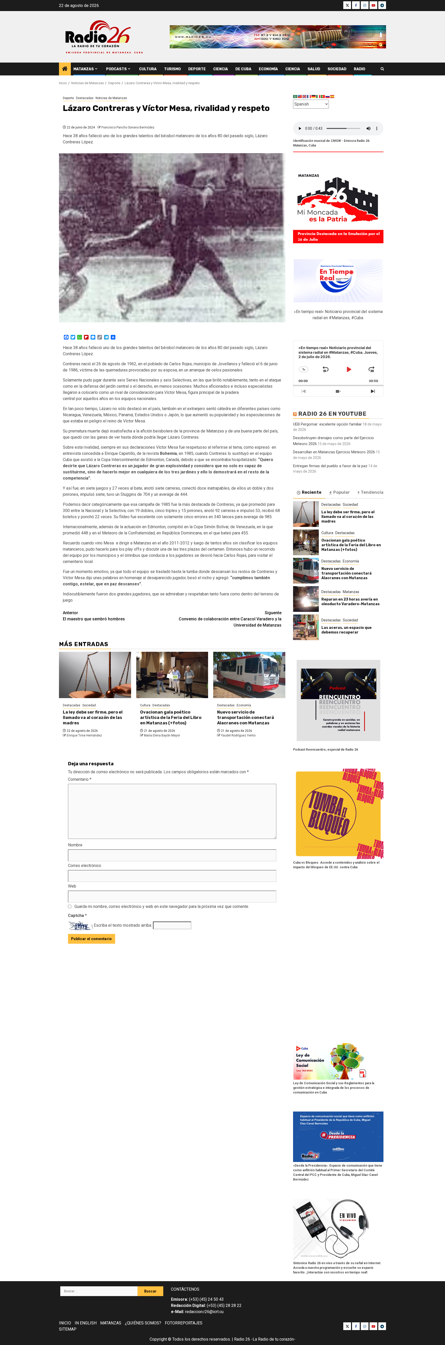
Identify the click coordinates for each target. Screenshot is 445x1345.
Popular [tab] (341, 492)
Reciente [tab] (311, 492)
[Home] (65, 69)
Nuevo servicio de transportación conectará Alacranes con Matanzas (245, 717)
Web (72, 886)
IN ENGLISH (86, 1323)
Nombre (75, 845)
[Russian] (328, 96)
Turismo (172, 69)
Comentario (79, 779)
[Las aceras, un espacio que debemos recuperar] (306, 627)
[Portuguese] (323, 96)
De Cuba (243, 69)
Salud (313, 69)
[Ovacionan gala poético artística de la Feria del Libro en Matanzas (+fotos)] (172, 675)
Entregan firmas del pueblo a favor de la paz (330, 466)
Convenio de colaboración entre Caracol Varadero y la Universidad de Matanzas (230, 619)
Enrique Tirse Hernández (84, 735)
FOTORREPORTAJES (183, 1323)
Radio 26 (242, 1339)
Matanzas (83, 69)
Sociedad (337, 69)
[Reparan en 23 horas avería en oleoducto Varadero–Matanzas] (306, 599)
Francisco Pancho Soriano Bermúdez (128, 127)
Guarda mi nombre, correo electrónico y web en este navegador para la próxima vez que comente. (161, 906)
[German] (314, 96)
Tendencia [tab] (372, 492)
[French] (309, 96)
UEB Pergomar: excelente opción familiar (327, 424)
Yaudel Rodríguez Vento (238, 735)
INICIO (65, 1323)
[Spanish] (332, 96)
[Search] (382, 69)
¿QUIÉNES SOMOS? (143, 1323)
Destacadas (84, 98)
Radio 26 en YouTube (332, 413)
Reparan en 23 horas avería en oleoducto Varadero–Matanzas (350, 601)
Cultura (148, 69)
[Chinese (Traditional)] (300, 96)
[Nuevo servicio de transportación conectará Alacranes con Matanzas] (249, 675)
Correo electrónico (84, 865)
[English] (304, 96)
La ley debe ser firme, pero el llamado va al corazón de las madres (93, 717)
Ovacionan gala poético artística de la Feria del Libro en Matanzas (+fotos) (170, 717)
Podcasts (116, 69)
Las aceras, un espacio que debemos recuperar (346, 630)
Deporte (197, 69)
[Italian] (318, 96)
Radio (359, 69)
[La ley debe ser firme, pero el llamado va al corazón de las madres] (95, 675)
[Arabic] (295, 96)
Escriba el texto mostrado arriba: (123, 925)
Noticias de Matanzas (111, 98)
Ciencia (220, 69)
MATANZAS (110, 1323)
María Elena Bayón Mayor (162, 735)
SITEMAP (67, 1329)
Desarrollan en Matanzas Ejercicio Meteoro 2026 (334, 452)
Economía (268, 69)
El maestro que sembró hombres (94, 615)
